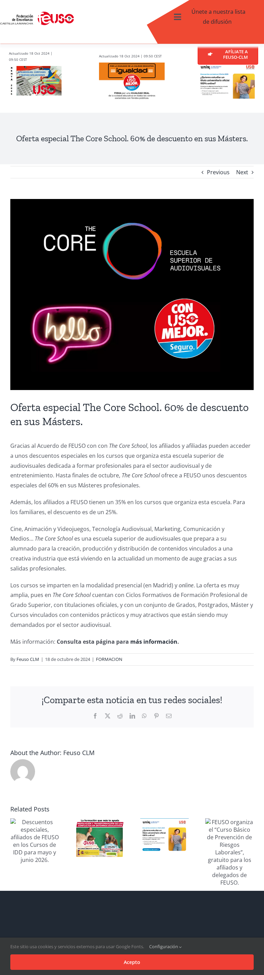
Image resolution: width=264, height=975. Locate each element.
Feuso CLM (27, 659)
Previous (218, 172)
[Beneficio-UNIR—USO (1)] (228, 67)
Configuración (164, 946)
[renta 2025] (35, 69)
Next (242, 172)
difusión (220, 21)
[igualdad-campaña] (132, 65)
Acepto (132, 962)
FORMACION (109, 659)
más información (153, 641)
